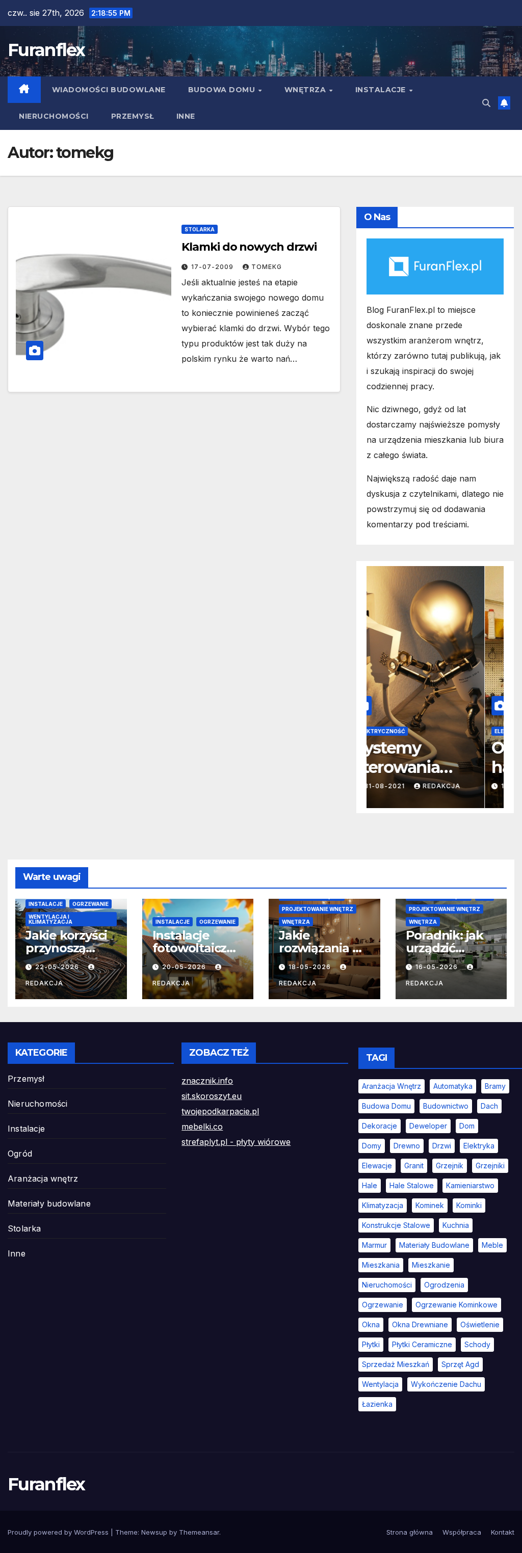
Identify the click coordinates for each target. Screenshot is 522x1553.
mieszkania (381, 1265)
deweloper (428, 1125)
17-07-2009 (213, 267)
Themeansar (199, 1532)
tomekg (266, 267)
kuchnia (455, 1225)
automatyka (453, 1086)
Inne (185, 116)
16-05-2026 (437, 967)
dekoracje (379, 1125)
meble (492, 1245)
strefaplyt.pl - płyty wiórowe (236, 1142)
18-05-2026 (311, 967)
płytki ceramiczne (422, 1344)
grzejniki (490, 1165)
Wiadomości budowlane (109, 89)
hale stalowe (411, 1185)
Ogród (20, 1153)
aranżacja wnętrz (391, 1086)
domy (371, 1145)
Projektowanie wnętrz (317, 909)
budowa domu (386, 1106)
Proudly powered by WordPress (59, 1532)
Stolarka (200, 229)
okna (371, 1324)
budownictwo (445, 1106)
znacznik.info (207, 1081)
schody (477, 1344)
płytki (371, 1344)
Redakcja (460, 786)
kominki (469, 1205)
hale (369, 1185)
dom (467, 1125)
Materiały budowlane (49, 1203)
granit (414, 1165)
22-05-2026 (58, 967)
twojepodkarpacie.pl (220, 1111)
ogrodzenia (444, 1284)
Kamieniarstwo (470, 1185)
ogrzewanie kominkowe (456, 1304)
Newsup (154, 1532)
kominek (429, 1205)
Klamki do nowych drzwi (249, 247)
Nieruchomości (54, 116)
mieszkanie (431, 1265)
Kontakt (502, 1532)
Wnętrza (306, 89)
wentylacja (380, 1384)
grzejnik (449, 1165)
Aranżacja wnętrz (43, 1178)
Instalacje (381, 89)
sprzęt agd (460, 1364)
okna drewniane (420, 1324)
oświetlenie (480, 1324)
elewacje (377, 1165)
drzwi (441, 1145)
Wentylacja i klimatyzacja (50, 919)
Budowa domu (222, 89)
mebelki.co (202, 1126)
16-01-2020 (404, 786)
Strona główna (409, 1532)
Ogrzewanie (90, 904)
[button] (486, 103)
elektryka (478, 1145)
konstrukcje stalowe (396, 1225)
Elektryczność (400, 731)
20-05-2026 (185, 967)
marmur (374, 1245)
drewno (407, 1145)
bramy (495, 1086)
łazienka (377, 1404)
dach (489, 1106)
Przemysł (132, 116)
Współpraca (461, 1532)
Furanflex (46, 50)
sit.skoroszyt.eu (211, 1096)
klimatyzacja (382, 1205)
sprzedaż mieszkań (395, 1364)
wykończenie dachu (446, 1384)
